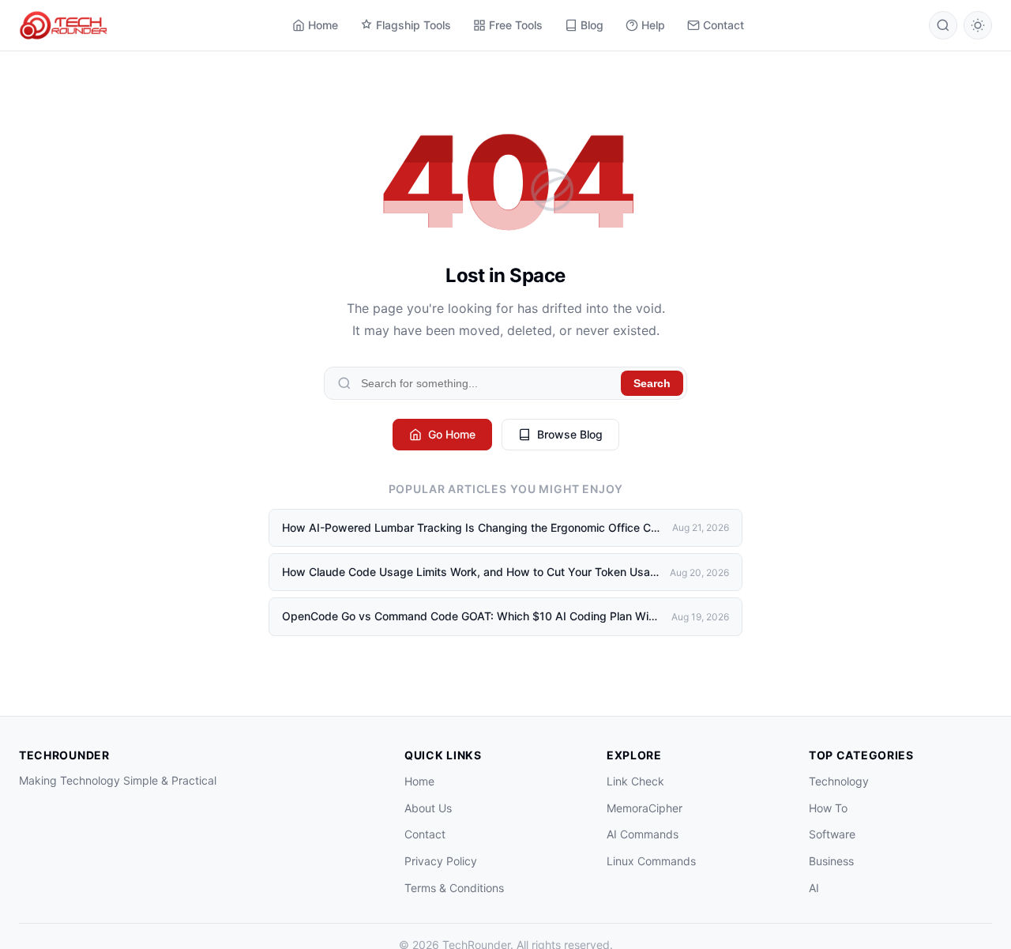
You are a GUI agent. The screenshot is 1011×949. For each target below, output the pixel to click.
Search (652, 383)
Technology (839, 781)
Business (831, 861)
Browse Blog (570, 434)
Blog (592, 25)
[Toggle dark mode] (978, 25)
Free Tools (516, 25)
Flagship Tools (413, 25)
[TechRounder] (63, 25)
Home (323, 25)
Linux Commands (651, 861)
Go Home (451, 434)
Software (832, 834)
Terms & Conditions (454, 887)
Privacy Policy (440, 861)
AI (814, 887)
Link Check (635, 781)
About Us (428, 808)
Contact (723, 25)
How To (828, 808)
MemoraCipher (644, 808)
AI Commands (642, 834)
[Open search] (943, 25)
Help (653, 25)
